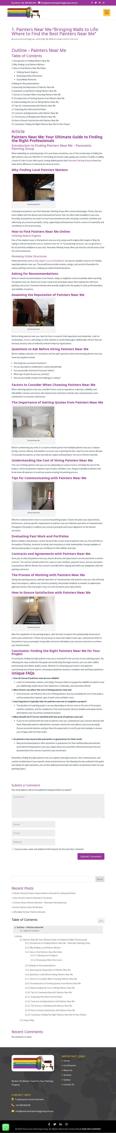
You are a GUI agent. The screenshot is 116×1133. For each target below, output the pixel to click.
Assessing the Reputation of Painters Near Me (50, 970)
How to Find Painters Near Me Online (46, 952)
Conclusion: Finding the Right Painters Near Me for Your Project (58, 1014)
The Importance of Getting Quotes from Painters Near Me (55, 983)
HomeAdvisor (59, 260)
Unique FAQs (28, 1020)
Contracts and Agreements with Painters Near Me (53, 1001)
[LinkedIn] (100, 3)
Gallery (67, 1079)
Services (67, 1074)
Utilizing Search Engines (47, 955)
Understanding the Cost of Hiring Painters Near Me (52, 987)
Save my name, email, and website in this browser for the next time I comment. (49, 849)
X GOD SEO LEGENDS (90, 1128)
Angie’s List (44, 260)
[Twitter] (96, 3)
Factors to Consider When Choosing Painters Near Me (53, 979)
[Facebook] (92, 3)
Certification (70, 1065)
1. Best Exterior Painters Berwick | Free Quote (32, 898)
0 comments (73, 39)
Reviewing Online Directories (49, 960)
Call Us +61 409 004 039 (25, 2)
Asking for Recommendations (43, 965)
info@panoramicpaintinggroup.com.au (33, 1111)
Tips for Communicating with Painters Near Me (51, 992)
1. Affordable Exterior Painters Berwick (28, 912)
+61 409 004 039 (22, 1105)
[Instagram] (103, 3)
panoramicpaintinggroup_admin (27, 39)
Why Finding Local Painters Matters (45, 947)
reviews (26, 339)
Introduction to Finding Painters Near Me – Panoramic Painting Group (60, 943)
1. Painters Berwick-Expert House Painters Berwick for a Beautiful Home (44, 893)
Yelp (36, 260)
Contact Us (69, 1084)
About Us (68, 1070)
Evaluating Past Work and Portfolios (46, 996)
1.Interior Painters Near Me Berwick (27, 907)
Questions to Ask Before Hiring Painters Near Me (51, 974)
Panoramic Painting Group (79, 160)
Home (66, 1060)
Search (100, 879)
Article (19, 936)
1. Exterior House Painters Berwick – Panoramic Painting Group (39, 902)
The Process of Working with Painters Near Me (51, 1005)
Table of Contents (31, 930)
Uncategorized (60, 39)
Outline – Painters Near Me (30, 927)
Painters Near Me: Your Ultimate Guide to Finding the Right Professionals (55, 939)
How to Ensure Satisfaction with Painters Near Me (53, 1010)
